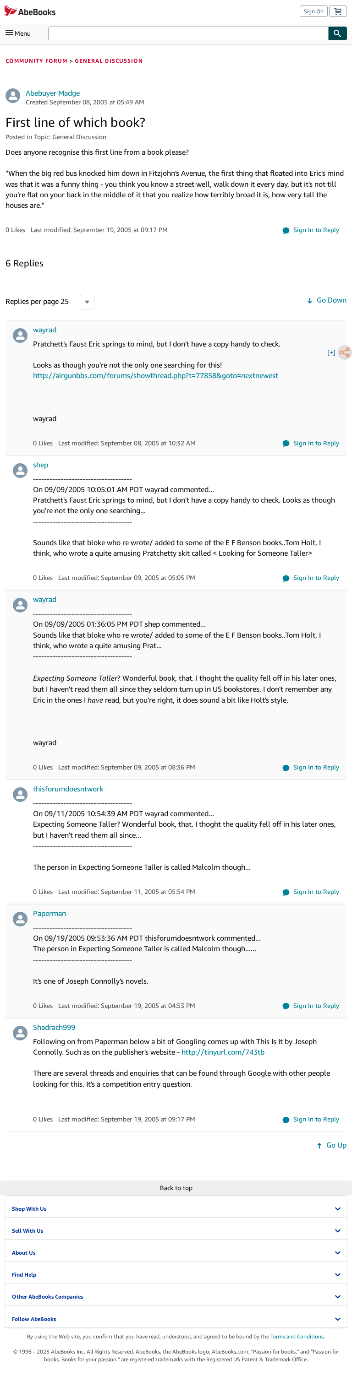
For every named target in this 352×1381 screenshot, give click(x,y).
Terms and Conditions (297, 1336)
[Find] (338, 33)
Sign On (314, 11)
